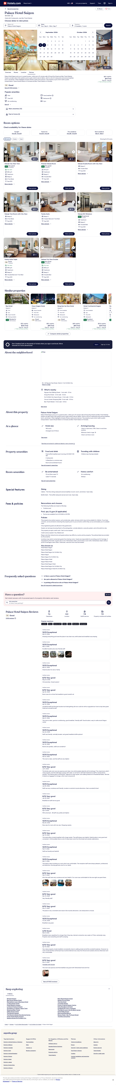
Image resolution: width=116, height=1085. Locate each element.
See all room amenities (48, 481)
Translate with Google (48, 964)
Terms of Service (17, 1081)
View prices (32, 188)
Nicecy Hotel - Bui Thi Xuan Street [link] (68, 1015)
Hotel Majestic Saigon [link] (13, 1005)
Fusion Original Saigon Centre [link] (67, 1005)
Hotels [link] (6, 1024)
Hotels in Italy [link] (7, 1050)
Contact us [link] (29, 1047)
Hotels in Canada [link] (8, 1047)
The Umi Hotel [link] (62, 1002)
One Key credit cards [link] (99, 1053)
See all (7, 104)
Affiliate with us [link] (53, 1043)
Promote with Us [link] (53, 1052)
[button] (48, 41)
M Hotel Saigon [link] (11, 998)
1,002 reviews (10, 618)
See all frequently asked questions (51, 585)
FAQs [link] (27, 1044)
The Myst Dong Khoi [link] (64, 1016)
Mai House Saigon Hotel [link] (14, 1000)
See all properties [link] (12, 9)
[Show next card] (111, 312)
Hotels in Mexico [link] (8, 1044)
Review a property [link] (31, 1050)
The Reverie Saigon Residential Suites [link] (18, 1015)
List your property (81, 3)
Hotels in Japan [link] (8, 1062)
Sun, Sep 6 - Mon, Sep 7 (49, 26)
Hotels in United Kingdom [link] (10, 1053)
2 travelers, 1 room (81, 26)
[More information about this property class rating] (12, 16)
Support (92, 3)
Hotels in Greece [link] (8, 1068)
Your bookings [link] (30, 1042)
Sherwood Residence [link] (64, 1013)
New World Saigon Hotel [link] (65, 998)
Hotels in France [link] (8, 1056)
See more (44, 406)
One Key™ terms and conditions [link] (79, 1047)
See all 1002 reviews (50, 982)
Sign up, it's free (105, 344)
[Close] (113, 1080)
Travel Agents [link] (52, 1055)
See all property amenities (49, 465)
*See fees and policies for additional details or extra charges (57, 443)
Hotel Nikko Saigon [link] (63, 1011)
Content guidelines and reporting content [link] (80, 1057)
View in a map (46, 384)
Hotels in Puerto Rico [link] (9, 1065)
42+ (108, 67)
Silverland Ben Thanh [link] (13, 1010)
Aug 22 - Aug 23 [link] (16, 133)
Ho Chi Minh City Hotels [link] (35, 1024)
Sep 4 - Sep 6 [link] (99, 133)
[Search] (109, 602)
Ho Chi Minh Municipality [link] (21, 1024)
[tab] (10, 994)
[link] (107, 8)
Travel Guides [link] (97, 1050)
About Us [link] (96, 1042)
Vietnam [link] (12, 1024)
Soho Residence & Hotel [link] (65, 1007)
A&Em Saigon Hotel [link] (13, 1011)
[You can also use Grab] (45, 973)
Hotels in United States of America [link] (13, 1042)
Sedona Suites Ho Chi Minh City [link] (16, 1018)
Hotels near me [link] (98, 1047)
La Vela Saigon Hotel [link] (13, 1003)
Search (108, 25)
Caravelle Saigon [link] (63, 1003)
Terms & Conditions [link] (76, 1042)
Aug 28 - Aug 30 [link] (72, 133)
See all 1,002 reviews (11, 88)
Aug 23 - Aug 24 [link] (44, 133)
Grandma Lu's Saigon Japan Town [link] (17, 1008)
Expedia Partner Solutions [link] (55, 1046)
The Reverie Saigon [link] (13, 1013)
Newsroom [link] (51, 1049)
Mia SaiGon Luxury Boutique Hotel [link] (17, 1002)
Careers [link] (96, 1044)
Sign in (110, 3)
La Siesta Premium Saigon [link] (15, 1007)
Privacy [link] (73, 1044)
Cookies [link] (73, 1053)
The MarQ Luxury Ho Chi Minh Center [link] (69, 1010)
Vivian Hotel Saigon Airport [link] (15, 1016)
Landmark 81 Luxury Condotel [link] (67, 1008)
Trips (99, 3)
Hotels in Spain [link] (8, 1059)
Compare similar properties (59, 334)
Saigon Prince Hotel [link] (64, 1000)
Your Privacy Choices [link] (76, 1050)
